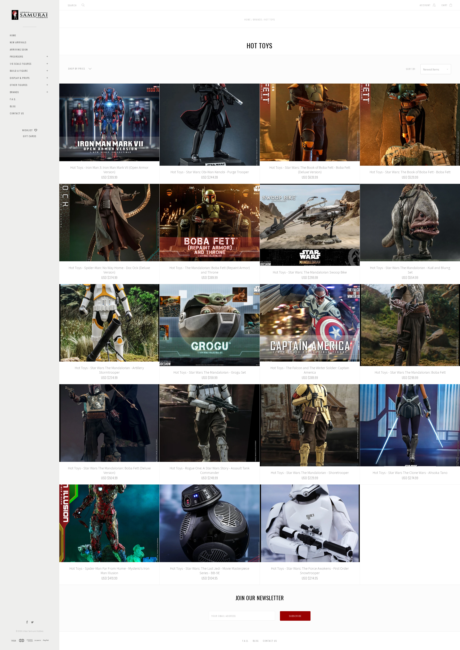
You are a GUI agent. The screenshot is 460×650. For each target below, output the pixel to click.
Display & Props (20, 77)
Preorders (16, 56)
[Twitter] (32, 622)
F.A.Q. (13, 99)
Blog (13, 106)
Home (13, 35)
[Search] (83, 5)
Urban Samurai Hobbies (32, 631)
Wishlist (27, 130)
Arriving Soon (19, 49)
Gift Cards (29, 136)
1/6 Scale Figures (20, 63)
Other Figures (18, 84)
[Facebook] (27, 622)
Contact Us (17, 113)
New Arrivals (18, 42)
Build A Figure (19, 70)
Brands (14, 92)
